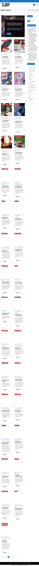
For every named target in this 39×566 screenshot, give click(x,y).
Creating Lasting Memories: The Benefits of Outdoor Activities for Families (6, 477)
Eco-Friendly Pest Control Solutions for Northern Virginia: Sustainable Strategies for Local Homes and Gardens (33, 30)
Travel (3, 136)
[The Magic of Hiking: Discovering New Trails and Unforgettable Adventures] (6, 141)
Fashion (30, 79)
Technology (16, 104)
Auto (16, 491)
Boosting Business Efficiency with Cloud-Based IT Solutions (6, 443)
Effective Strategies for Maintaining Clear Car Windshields (19, 509)
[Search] (36, 5)
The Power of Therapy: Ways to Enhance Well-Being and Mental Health (5, 251)
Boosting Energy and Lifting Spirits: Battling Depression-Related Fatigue (19, 186)
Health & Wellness (4, 233)
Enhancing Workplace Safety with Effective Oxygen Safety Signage (18, 348)
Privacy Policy (26, 565)
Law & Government (4, 104)
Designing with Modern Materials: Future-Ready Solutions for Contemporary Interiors (5, 186)
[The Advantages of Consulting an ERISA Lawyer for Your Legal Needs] (6, 109)
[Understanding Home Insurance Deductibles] (6, 45)
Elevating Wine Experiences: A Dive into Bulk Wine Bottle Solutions (6, 218)
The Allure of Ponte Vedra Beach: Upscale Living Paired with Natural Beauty (32, 34)
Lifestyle (3, 201)
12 (13, 557)
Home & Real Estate (5, 40)
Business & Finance (17, 136)
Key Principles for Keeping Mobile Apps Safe (18, 89)
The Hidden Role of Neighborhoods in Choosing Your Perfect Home (32, 59)
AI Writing (21, 472)
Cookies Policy (13, 565)
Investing (8, 279)
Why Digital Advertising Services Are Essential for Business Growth (5, 541)
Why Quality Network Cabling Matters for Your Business (18, 442)
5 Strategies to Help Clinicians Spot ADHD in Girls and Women (6, 314)
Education (16, 40)
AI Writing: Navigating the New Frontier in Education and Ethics (19, 475)
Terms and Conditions (19, 565)
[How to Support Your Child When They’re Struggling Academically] (19, 45)
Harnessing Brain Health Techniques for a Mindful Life (19, 379)
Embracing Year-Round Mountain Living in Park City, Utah (32, 50)
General (30, 83)
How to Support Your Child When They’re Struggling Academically (19, 57)
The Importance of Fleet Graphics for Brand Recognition (6, 348)
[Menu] (34, 5)
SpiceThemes (29, 563)
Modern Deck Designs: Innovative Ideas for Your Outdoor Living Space (32, 37)
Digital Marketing (4, 525)
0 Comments (8, 118)
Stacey (8, 26)
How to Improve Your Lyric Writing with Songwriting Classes (18, 282)
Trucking (21, 149)
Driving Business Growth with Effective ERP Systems (5, 89)
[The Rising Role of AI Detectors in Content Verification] (19, 109)
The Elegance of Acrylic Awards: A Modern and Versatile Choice (5, 508)
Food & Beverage (32, 81)
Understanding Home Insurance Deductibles (5, 57)
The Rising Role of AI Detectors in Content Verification (18, 122)
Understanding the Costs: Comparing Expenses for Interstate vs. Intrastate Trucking (19, 153)
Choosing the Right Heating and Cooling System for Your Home (14, 24)
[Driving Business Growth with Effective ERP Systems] (6, 78)
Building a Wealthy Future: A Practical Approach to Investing (6, 282)
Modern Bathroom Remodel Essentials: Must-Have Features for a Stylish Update (6, 381)
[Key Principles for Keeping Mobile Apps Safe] (19, 78)
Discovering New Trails (5, 150)
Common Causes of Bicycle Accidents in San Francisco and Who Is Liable (32, 53)
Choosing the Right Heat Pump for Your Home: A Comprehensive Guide (6, 411)
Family (30, 77)
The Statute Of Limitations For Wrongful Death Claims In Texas (32, 45)
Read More (9, 33)
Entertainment (31, 75)
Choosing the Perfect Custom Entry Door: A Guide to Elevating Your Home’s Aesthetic (19, 411)
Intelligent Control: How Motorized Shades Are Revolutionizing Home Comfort (19, 250)
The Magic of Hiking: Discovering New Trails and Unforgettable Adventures (6, 154)
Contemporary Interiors (5, 183)
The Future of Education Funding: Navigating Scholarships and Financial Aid (19, 219)
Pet (29, 93)
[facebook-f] (36, 0)
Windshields (21, 505)
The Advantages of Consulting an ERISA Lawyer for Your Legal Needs (6, 121)
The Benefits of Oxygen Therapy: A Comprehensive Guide (19, 315)
